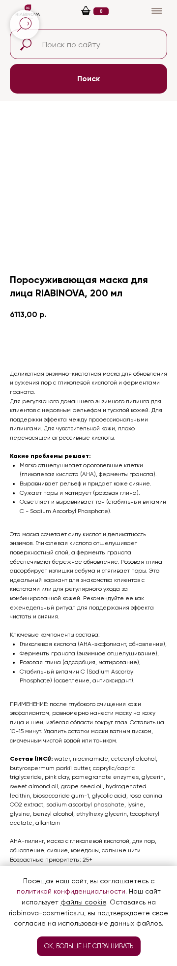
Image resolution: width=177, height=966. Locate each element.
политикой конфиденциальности (71, 891)
